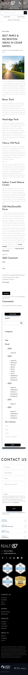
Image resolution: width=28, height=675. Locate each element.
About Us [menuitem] (3, 636)
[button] (25, 12)
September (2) (14, 375)
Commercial (5, 537)
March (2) (13, 365)
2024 (10, 348)
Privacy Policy (22, 296)
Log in (2, 602)
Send (14, 508)
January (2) (13, 360)
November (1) (14, 418)
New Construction (7, 526)
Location (4, 521)
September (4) (14, 413)
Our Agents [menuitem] (4, 638)
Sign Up (3, 604)
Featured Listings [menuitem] (5, 611)
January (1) (13, 353)
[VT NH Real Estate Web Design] (5, 667)
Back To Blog (5, 31)
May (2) (12, 369)
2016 (9, 407)
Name (3, 262)
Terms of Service (4, 298)
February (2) (14, 362)
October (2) (14, 377)
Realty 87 (6, 50)
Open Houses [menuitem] (4, 614)
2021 (9, 399)
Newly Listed (5, 532)
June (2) (13, 371)
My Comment (5, 282)
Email (3, 268)
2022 (10, 383)
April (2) (13, 367)
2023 (10, 356)
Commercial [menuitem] (4, 626)
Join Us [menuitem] (3, 640)
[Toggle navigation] (25, 3)
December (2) (14, 380)
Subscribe (12, 314)
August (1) (13, 404)
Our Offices (4, 600)
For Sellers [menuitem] (3, 624)
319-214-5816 (20, 3)
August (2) (13, 387)
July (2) (12, 373)
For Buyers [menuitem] (3, 621)
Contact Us (4, 597)
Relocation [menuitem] (4, 628)
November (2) (14, 394)
